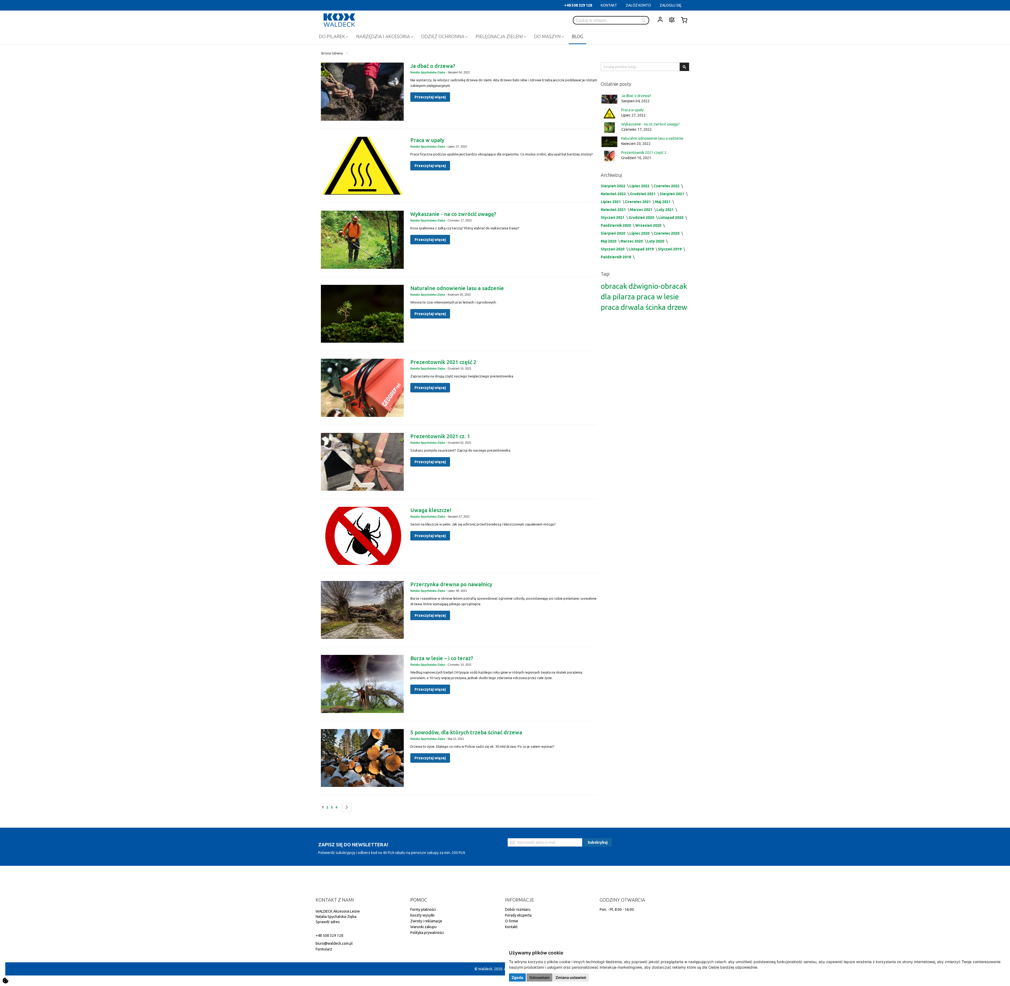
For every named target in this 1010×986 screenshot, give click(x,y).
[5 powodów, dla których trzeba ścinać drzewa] (362, 758)
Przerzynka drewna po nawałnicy (451, 584)
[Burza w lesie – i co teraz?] (362, 684)
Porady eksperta (518, 915)
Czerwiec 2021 (638, 202)
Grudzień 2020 (642, 217)
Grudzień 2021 (643, 194)
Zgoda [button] (517, 977)
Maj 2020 (609, 241)
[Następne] (346, 807)
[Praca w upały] (362, 166)
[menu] (505, 36)
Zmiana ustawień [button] (571, 977)
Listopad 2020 (671, 217)
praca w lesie (658, 296)
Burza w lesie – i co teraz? (441, 658)
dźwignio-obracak (658, 286)
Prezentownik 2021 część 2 (443, 362)
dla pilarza (619, 296)
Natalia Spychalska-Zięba (428, 72)
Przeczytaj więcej (430, 97)
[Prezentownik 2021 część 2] (362, 388)
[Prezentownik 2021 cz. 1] (362, 462)
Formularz (324, 949)
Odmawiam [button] (539, 977)
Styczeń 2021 (613, 217)
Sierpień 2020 (613, 233)
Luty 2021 (665, 210)
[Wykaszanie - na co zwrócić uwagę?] (362, 240)
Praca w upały (427, 140)
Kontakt (511, 927)
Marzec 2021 (641, 210)
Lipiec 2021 (611, 202)
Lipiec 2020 (639, 233)
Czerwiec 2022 (667, 186)
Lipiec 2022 (639, 186)
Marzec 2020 (632, 241)
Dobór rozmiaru (518, 909)
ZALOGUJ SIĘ (670, 5)
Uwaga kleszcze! (430, 510)
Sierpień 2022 (613, 186)
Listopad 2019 (641, 249)
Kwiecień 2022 (614, 194)
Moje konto (660, 19)
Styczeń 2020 (613, 249)
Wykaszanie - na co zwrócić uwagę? (453, 214)
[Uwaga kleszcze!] (362, 536)
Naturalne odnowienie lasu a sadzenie (457, 288)
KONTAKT (609, 5)
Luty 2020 (656, 241)
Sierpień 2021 (672, 194)
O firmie (511, 921)
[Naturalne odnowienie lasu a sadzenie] (362, 314)
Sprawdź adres (328, 922)
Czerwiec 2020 (667, 233)
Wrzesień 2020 (648, 225)
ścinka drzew (666, 307)
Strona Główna (332, 53)
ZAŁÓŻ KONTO (638, 5)
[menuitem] (333, 36)
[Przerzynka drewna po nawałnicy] (362, 610)
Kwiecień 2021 (614, 210)
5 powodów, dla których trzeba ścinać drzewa (466, 732)
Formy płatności (423, 909)
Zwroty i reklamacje (426, 921)
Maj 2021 (663, 202)
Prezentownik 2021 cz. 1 (440, 436)
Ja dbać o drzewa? (432, 66)
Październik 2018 (616, 257)
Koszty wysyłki (422, 915)
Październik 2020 (616, 225)
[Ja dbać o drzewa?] (362, 92)
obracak (615, 286)
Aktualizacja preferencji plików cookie (5, 980)
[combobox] (611, 20)
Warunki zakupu (423, 927)
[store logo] (339, 20)
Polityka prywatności (427, 933)
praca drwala (623, 307)
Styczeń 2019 (670, 249)
